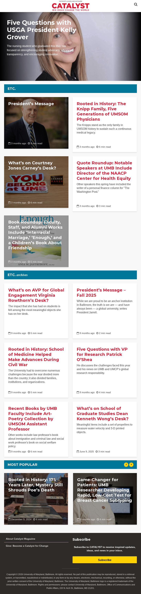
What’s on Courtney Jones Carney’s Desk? (32, 165)
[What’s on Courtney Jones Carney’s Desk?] (36, 181)
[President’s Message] (36, 122)
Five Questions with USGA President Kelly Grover (41, 30)
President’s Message (31, 103)
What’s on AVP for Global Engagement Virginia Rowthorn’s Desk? (36, 295)
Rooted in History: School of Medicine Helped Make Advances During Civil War (36, 357)
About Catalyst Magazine (20, 538)
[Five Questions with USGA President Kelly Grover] (70, 46)
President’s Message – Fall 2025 (101, 293)
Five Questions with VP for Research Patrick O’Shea (102, 354)
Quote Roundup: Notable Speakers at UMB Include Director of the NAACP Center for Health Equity (104, 170)
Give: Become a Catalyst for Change (27, 545)
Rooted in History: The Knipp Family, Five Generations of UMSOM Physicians (102, 111)
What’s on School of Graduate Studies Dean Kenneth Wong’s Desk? (102, 413)
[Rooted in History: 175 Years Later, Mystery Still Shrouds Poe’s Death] (36, 498)
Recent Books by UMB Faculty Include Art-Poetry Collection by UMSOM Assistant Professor (32, 419)
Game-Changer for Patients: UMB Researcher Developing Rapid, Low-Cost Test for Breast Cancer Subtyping (104, 490)
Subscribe (104, 560)
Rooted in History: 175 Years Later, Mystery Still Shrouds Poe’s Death (35, 484)
